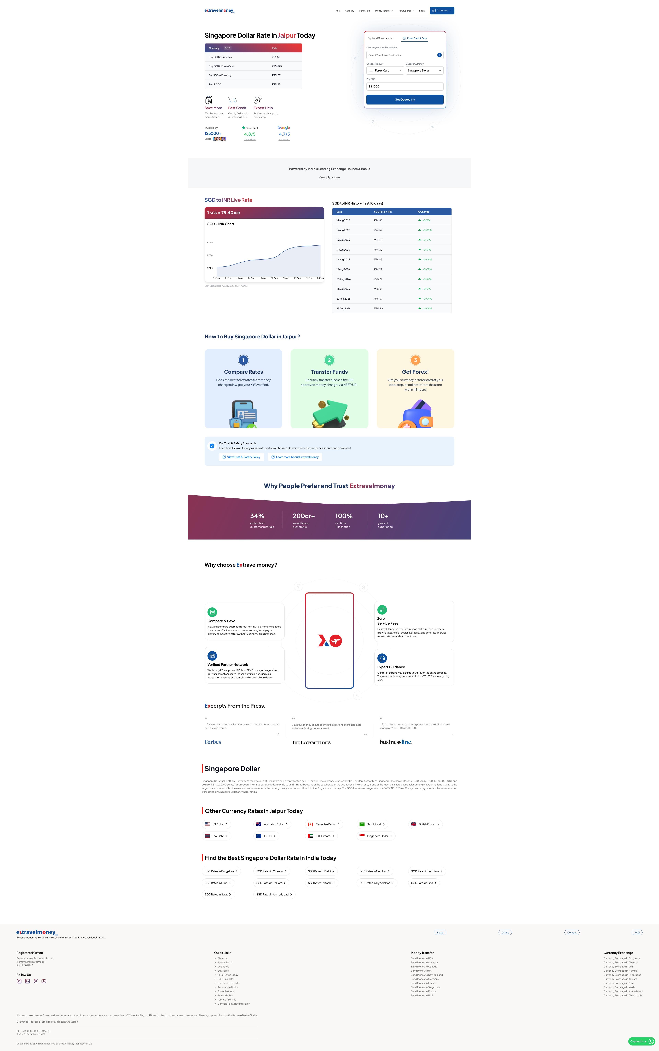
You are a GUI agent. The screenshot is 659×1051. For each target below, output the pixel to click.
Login (422, 10)
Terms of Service (227, 999)
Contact (572, 932)
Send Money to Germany (425, 978)
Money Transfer (382, 10)
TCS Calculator (226, 978)
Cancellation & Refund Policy (234, 1003)
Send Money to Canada (424, 966)
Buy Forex (223, 970)
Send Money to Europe (424, 991)
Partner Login (225, 962)
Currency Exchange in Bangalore (622, 958)
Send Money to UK (421, 970)
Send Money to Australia (424, 962)
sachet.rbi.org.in (68, 1021)
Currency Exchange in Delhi (619, 966)
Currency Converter (229, 982)
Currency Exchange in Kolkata (620, 978)
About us (222, 958)
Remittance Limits (228, 987)
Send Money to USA (422, 958)
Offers (505, 932)
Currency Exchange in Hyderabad (622, 974)
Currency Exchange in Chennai (621, 962)
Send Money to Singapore (425, 987)
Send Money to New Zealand (427, 974)
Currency (349, 10)
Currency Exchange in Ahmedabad (623, 991)
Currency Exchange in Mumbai (621, 970)
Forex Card (364, 10)
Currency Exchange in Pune (619, 982)
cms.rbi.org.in (50, 1021)
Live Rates (223, 966)
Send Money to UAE (422, 995)
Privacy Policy (225, 995)
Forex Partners (226, 991)
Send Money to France (423, 982)
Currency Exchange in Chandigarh (623, 995)
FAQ (637, 932)
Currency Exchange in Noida (619, 987)
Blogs (440, 932)
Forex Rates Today (228, 974)
